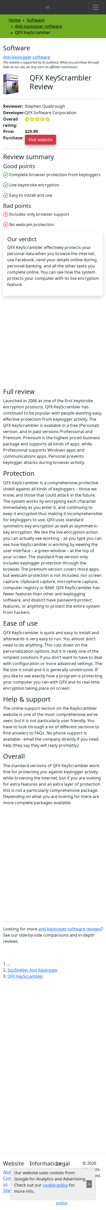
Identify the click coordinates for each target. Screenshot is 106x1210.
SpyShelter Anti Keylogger (32, 970)
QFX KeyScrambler (25, 976)
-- (8, 964)
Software (36, 20)
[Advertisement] (46, 344)
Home (15, 20)
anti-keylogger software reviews (69, 929)
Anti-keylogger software (38, 26)
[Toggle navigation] (96, 7)
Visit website (40, 139)
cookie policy (55, 1185)
